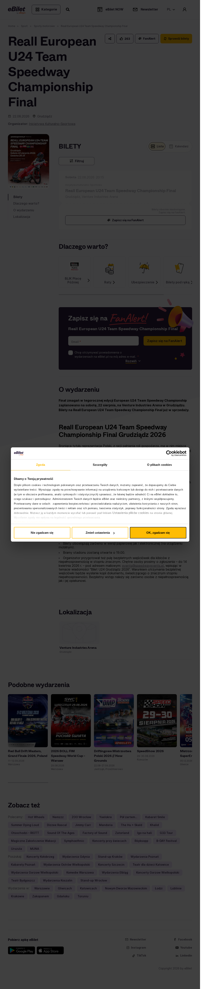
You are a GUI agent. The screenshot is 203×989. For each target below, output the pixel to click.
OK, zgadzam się (158, 532)
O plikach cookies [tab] (159, 464)
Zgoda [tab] (40, 464)
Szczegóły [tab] (100, 464)
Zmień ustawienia (98, 532)
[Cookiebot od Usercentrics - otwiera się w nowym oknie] (169, 453)
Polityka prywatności (29, 522)
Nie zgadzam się (42, 532)
